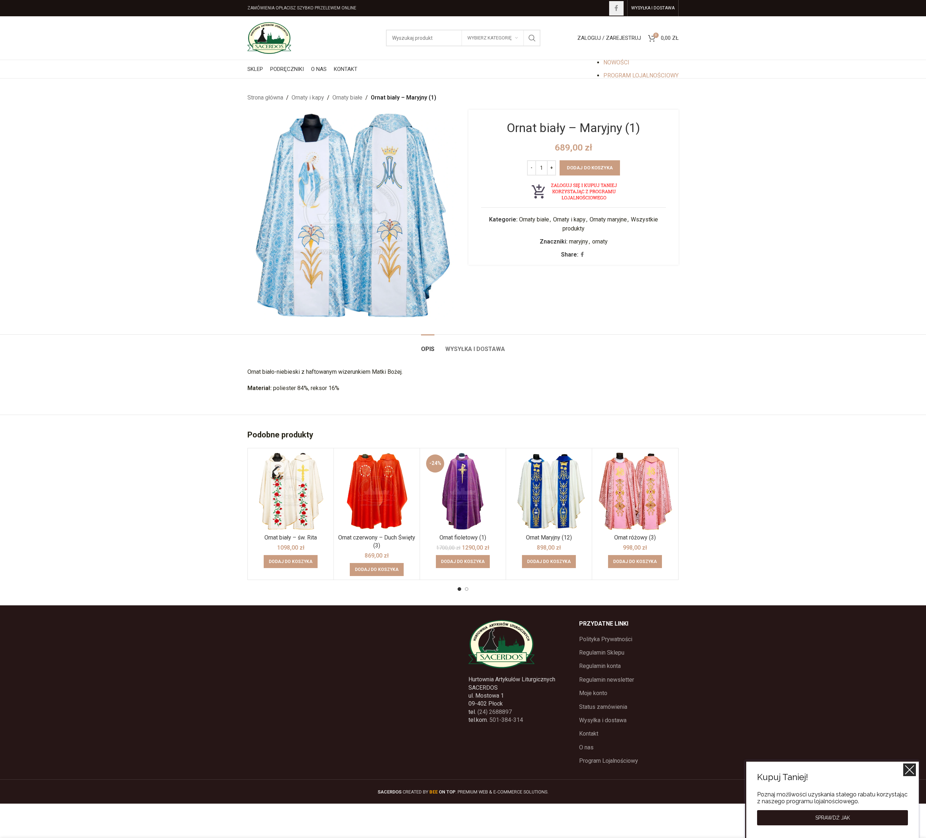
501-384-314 (506, 719)
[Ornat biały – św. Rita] (290, 491)
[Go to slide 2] (466, 589)
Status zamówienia (603, 706)
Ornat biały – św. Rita (290, 537)
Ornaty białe (347, 97)
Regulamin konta (600, 666)
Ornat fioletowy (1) (462, 537)
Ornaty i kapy (308, 97)
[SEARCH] (532, 38)
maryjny (578, 241)
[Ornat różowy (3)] (635, 491)
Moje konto (593, 693)
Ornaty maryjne (608, 219)
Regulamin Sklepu (601, 652)
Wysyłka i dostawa (602, 720)
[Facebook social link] (616, 8)
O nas (586, 747)
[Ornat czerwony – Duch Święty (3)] (376, 491)
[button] (291, 561)
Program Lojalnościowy (608, 760)
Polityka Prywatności (605, 639)
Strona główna (265, 97)
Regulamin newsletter (606, 679)
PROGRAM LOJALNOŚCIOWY (641, 75)
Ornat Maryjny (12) (549, 537)
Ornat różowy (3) (635, 537)
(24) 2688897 (494, 711)
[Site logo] (269, 37)
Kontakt (588, 733)
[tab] (427, 345)
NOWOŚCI (616, 62)
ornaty (600, 241)
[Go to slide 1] (459, 589)
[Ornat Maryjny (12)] (549, 491)
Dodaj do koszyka (590, 167)
